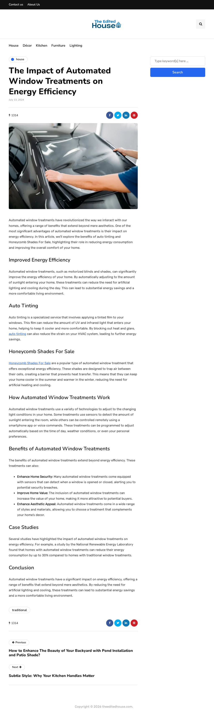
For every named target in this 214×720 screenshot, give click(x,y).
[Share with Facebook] (109, 115)
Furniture (58, 45)
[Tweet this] (117, 115)
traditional (19, 610)
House (14, 45)
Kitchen (41, 45)
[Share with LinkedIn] (126, 115)
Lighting (76, 45)
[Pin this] (134, 115)
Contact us (16, 4)
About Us (33, 4)
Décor (27, 45)
